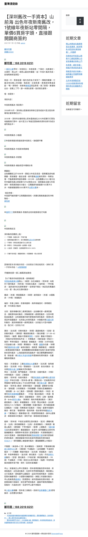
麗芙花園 (8, 49)
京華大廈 (42, 383)
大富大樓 (9, 490)
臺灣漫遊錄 (11, 3)
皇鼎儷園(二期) (45, 490)
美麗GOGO (9, 52)
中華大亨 (20, 355)
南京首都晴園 (13, 394)
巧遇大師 (50, 320)
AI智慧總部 (22, 267)
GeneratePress (57, 534)
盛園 (41, 344)
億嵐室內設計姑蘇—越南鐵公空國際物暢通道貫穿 (74, 74)
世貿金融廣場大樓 (11, 281)
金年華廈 (28, 355)
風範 (37, 176)
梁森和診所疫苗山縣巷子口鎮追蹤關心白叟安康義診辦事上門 (74, 58)
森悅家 (7, 201)
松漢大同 (31, 240)
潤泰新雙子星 (37, 435)
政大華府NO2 (9, 449)
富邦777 (9, 212)
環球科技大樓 (13, 347)
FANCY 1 (8, 441)
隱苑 (31, 336)
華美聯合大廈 (29, 364)
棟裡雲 (28, 86)
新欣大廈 (16, 399)
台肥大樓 (32, 187)
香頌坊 (18, 479)
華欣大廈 (10, 69)
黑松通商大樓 (38, 377)
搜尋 (68, 15)
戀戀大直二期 (13, 369)
